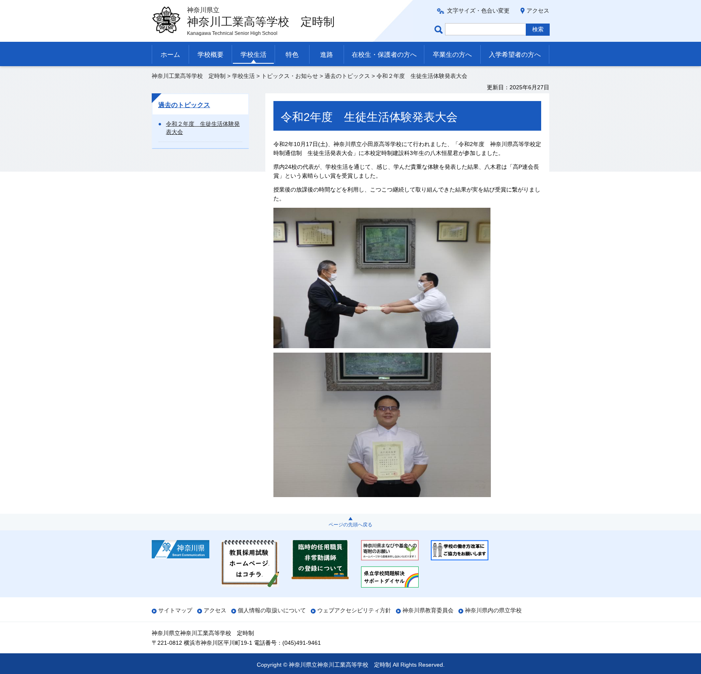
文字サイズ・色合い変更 (478, 10)
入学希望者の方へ (515, 54)
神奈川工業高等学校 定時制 (189, 76)
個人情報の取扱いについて (272, 610)
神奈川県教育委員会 (428, 610)
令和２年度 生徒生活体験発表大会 (203, 128)
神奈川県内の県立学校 (493, 610)
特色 (292, 54)
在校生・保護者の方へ (384, 54)
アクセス (538, 10)
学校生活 (254, 54)
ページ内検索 (439, 29)
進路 (326, 54)
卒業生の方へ (452, 54)
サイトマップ (175, 610)
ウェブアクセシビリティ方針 (354, 610)
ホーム (170, 54)
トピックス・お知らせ (289, 76)
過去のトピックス (347, 76)
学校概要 (211, 54)
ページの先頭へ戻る (350, 525)
